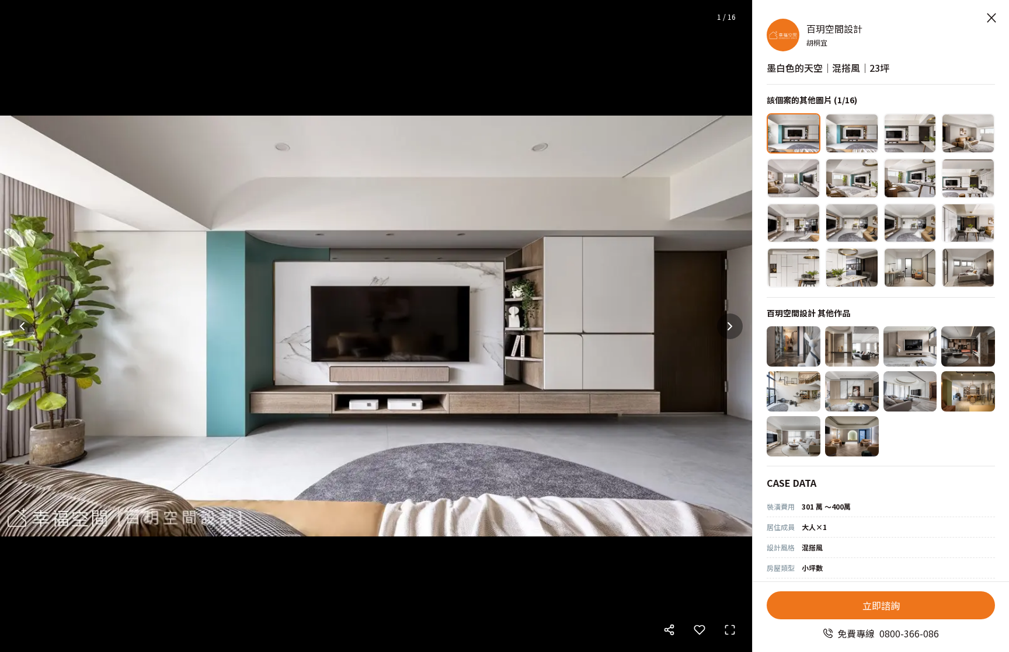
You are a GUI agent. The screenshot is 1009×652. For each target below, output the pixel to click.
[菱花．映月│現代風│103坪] (852, 391)
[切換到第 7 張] (910, 178)
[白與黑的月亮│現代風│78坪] (910, 391)
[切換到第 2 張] (852, 133)
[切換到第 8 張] (968, 178)
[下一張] (730, 326)
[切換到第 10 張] (852, 223)
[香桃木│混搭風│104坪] (968, 346)
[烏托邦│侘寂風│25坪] (852, 436)
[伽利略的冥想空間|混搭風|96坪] (793, 391)
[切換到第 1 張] (793, 133)
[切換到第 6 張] (852, 178)
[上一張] (22, 326)
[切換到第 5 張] (793, 178)
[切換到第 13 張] (793, 267)
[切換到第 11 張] (910, 223)
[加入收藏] (699, 630)
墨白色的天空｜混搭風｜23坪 (828, 68)
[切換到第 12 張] (968, 223)
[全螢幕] (730, 630)
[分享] (669, 630)
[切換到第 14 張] (852, 267)
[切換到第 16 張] (968, 267)
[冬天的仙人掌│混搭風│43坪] (793, 436)
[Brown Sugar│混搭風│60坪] (968, 391)
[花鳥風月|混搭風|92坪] (852, 346)
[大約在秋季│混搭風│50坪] (910, 346)
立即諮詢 (881, 605)
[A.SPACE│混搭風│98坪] (793, 346)
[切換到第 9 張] (793, 223)
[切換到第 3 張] (910, 133)
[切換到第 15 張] (910, 267)
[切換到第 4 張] (968, 133)
